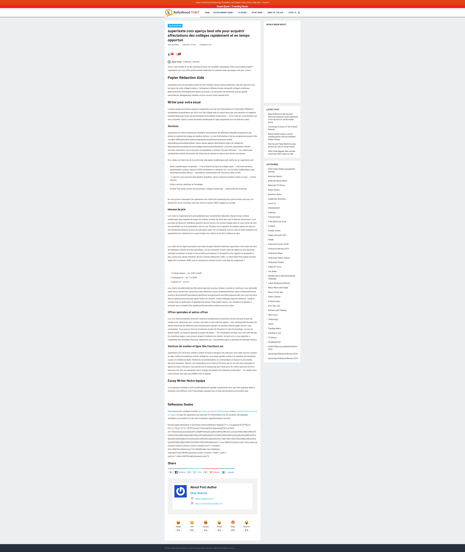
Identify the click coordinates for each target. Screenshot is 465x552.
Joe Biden (272, 271)
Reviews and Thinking (277, 310)
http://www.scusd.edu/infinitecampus (213, 411)
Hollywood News (275, 253)
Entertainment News (223, 13)
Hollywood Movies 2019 (278, 249)
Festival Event (274, 217)
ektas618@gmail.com (204, 499)
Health (271, 240)
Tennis (271, 324)
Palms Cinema (274, 297)
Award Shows (274, 190)
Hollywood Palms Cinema (279, 258)
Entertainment (274, 208)
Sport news (257, 13)
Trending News (240, 6)
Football (271, 226)
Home (207, 13)
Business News (275, 194)
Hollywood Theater (276, 262)
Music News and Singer (278, 287)
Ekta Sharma (173, 45)
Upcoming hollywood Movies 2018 (283, 354)
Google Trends (274, 230)
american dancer (275, 176)
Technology (273, 319)
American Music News (277, 181)
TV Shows (242, 13)
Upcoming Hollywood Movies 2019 (283, 358)
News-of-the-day (275, 13)
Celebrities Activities (277, 199)
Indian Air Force (274, 267)
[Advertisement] (282, 64)
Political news (274, 301)
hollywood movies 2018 (278, 244)
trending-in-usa (274, 333)
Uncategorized (175, 26)
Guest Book (223, 6)
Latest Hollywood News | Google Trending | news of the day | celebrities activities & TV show (202, 548)
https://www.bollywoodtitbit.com (209, 504)
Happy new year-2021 (277, 235)
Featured (272, 212)
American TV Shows (276, 185)
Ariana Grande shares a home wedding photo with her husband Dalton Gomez (281, 137)
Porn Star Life (274, 306)
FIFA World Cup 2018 (277, 221)
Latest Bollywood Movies (279, 283)
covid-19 (292, 13)
